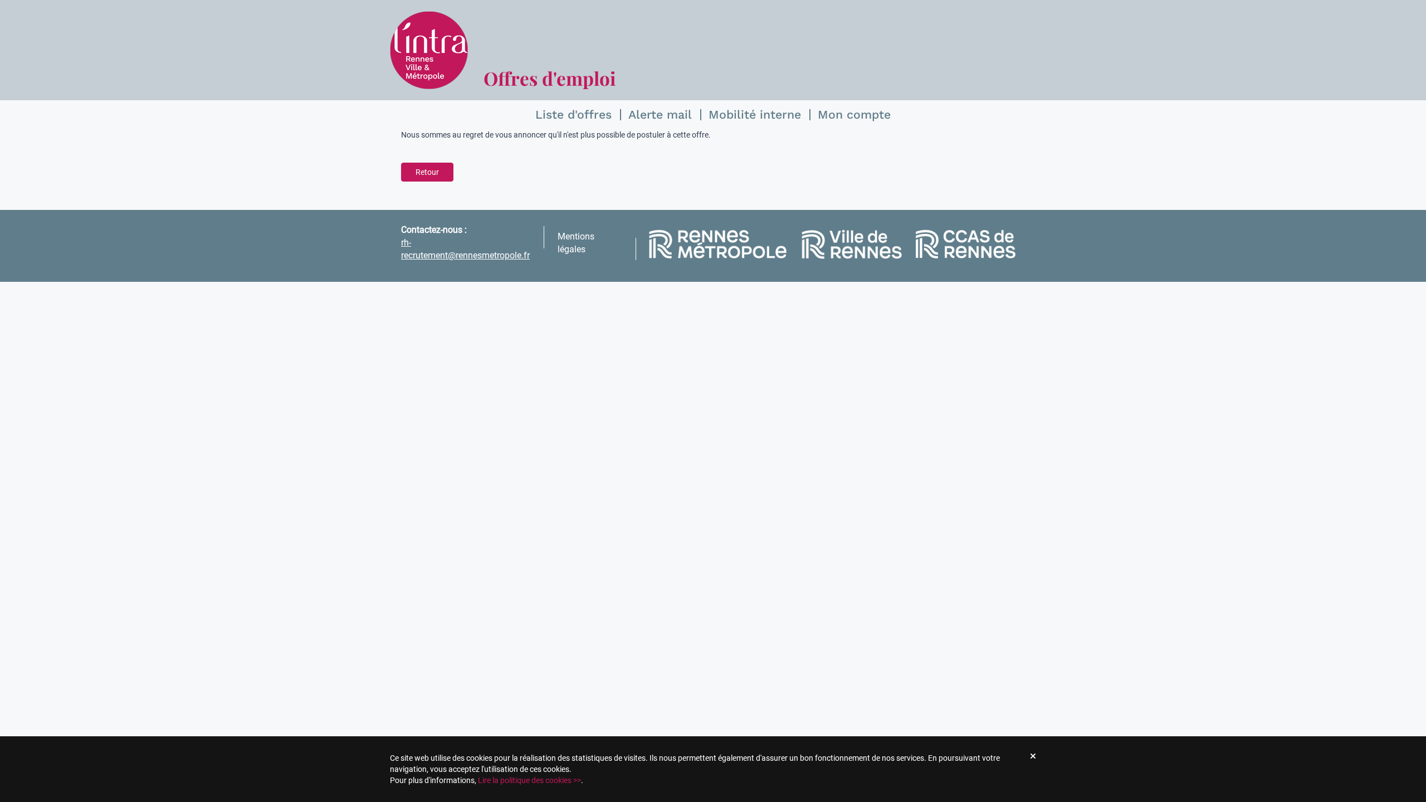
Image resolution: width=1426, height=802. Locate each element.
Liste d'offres (573, 114)
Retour (427, 172)
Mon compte (854, 114)
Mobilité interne (755, 114)
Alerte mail (660, 114)
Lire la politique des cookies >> (529, 780)
